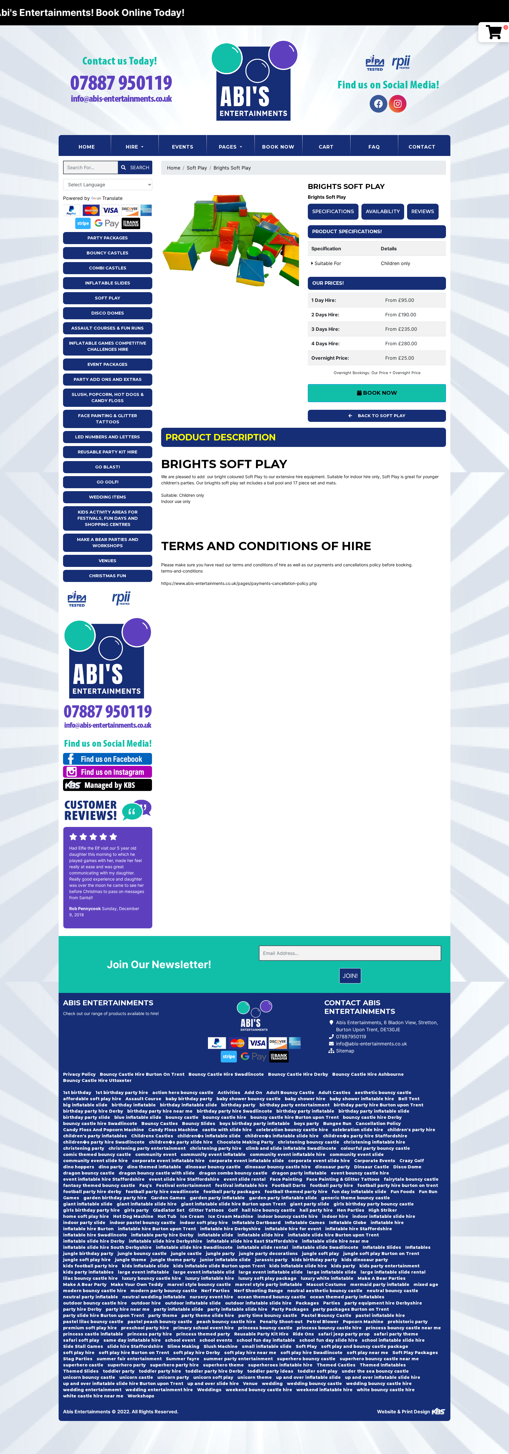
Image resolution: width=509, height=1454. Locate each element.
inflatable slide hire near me (335, 1241)
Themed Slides (81, 1371)
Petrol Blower (323, 1321)
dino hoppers (78, 1167)
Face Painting (286, 1179)
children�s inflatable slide (209, 1136)
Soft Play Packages (415, 1352)
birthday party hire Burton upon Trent (378, 1105)
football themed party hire (296, 1191)
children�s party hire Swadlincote (104, 1142)
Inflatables (418, 1247)
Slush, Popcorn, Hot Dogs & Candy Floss (108, 397)
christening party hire (216, 1148)
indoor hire (335, 1216)
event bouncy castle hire (360, 1173)
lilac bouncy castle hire (90, 1278)
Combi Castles (107, 268)
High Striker (382, 1210)
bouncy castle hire (224, 1117)
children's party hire (411, 1129)
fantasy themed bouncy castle (99, 1185)
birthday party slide (86, 1117)
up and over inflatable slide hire (382, 1377)
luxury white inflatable (327, 1278)
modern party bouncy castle (163, 1290)
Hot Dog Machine (133, 1216)
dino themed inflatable (154, 1167)
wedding (272, 1383)
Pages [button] (229, 147)
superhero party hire (174, 1365)
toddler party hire (160, 1371)
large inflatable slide (331, 1272)
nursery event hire (211, 1297)
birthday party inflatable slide (373, 1111)
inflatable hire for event (293, 1228)
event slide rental (245, 1179)
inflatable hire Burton (88, 1228)
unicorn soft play (213, 1377)
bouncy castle (182, 1117)
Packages (307, 1303)
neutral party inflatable (90, 1297)
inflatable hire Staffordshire (358, 1228)
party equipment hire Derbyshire (383, 1303)
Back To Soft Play (381, 415)
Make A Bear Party (85, 1284)
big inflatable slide (85, 1105)
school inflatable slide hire (393, 1340)
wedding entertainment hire (159, 1389)
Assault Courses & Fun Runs (107, 328)
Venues (107, 560)
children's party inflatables (95, 1136)
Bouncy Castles (107, 253)
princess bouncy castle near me (403, 1327)
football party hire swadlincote (162, 1191)
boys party (306, 1123)
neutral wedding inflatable (154, 1297)
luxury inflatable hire (209, 1278)
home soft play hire (86, 1216)
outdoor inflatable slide (193, 1303)
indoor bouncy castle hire (287, 1216)
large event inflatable (143, 1272)
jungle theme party (173, 1259)
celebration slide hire (357, 1129)
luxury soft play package (267, 1278)
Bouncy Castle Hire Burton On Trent (142, 1074)
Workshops (141, 1396)
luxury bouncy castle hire (151, 1278)
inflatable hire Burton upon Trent (157, 1228)
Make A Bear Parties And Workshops (107, 542)
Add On (253, 1092)
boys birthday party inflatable (254, 1123)
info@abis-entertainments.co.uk (371, 1044)
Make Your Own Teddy (137, 1284)
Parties (331, 1303)
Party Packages (107, 238)
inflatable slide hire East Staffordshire (252, 1241)
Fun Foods (403, 1191)
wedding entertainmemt (92, 1389)
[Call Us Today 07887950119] (107, 711)
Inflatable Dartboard (256, 1222)
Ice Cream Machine (230, 1216)
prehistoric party (408, 1321)
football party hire (331, 1185)
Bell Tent (408, 1098)
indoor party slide (84, 1222)
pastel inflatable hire (380, 1315)
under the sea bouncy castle (375, 1371)
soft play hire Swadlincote (311, 1352)
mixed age (426, 1284)
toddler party (119, 1371)
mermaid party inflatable (379, 1284)
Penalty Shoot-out (281, 1321)
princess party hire (149, 1334)
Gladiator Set (168, 1210)
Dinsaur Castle (371, 1167)
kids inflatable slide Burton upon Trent (219, 1266)
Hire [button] (133, 147)
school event (180, 1340)
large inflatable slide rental (393, 1272)
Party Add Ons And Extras (108, 379)
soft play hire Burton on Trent (134, 1352)
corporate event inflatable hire (168, 1160)
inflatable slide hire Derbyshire (165, 1241)
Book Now (278, 147)
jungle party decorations (268, 1253)
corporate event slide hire (319, 1160)
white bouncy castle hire (386, 1389)
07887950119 (351, 1036)
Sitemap (345, 1051)
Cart (326, 147)
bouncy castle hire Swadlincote (100, 1123)
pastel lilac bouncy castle (93, 1321)
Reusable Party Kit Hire (107, 452)
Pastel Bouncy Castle (326, 1315)
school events (215, 1340)
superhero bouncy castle (306, 1358)
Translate (112, 198)
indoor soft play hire (204, 1222)
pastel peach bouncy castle (160, 1321)
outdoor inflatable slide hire (258, 1303)
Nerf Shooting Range (258, 1290)
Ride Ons (303, 1334)
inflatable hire (387, 1222)
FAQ (374, 147)
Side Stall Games (83, 1346)
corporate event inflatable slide (246, 1160)
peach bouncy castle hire (226, 1321)
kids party (343, 1266)
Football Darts (289, 1185)
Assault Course (143, 1098)
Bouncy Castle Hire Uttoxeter (97, 1080)
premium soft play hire (90, 1327)
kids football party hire (90, 1266)
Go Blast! (107, 467)
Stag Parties (77, 1358)
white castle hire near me (93, 1396)
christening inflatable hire (374, 1142)
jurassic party (271, 1259)
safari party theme (396, 1334)
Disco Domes (107, 313)
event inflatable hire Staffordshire (104, 1179)
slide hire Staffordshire (135, 1346)
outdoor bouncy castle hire (95, 1303)
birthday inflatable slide (188, 1105)
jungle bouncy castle (142, 1253)
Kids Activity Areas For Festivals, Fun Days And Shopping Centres (107, 518)
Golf (233, 1210)
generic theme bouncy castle (355, 1197)
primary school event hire (203, 1327)
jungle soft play (320, 1253)
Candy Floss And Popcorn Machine (103, 1129)
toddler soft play (318, 1371)
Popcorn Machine (363, 1321)
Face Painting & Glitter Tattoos (107, 419)
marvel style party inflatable (268, 1284)
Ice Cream (192, 1216)
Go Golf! (107, 482)
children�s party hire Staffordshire (365, 1136)
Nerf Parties (215, 1290)
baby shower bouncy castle (249, 1098)
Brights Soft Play (232, 168)
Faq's (145, 1185)
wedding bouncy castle (314, 1383)
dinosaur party (332, 1167)
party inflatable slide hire (237, 1309)
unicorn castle (136, 1377)
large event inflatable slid (203, 1272)
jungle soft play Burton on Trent (381, 1253)
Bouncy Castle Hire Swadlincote (226, 1074)
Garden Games (168, 1197)
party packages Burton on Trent (351, 1309)
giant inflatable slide (88, 1204)
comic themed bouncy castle (97, 1154)
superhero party (127, 1365)
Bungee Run (337, 1123)
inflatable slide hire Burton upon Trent (333, 1235)
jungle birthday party (88, 1253)
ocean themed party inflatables (347, 1297)
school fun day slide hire (328, 1340)
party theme (162, 1315)
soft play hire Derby (196, 1352)
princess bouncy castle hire (329, 1327)
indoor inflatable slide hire (383, 1216)
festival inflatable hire (241, 1185)
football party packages (231, 1191)
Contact (422, 147)
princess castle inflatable (93, 1334)
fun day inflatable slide (359, 1191)
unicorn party (173, 1377)
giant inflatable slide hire (147, 1204)
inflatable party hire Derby (162, 1235)
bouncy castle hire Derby (372, 1117)
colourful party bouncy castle (375, 1148)
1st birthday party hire (121, 1092)
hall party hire (316, 1210)
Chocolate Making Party (245, 1142)
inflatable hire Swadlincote (95, 1235)
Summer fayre (182, 1358)
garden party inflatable (217, 1197)
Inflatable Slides (107, 283)
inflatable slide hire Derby (94, 1241)
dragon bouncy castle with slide (157, 1173)
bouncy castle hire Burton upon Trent (294, 1117)
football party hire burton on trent (397, 1185)
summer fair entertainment (129, 1358)
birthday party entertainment (295, 1105)
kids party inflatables (88, 1272)
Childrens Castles (152, 1136)
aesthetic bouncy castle (383, 1092)
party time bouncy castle (267, 1315)
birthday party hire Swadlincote (234, 1111)
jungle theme (130, 1259)
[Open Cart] (494, 32)
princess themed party (203, 1334)
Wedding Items (107, 497)
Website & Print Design (404, 1411)
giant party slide (309, 1204)
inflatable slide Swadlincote (325, 1247)
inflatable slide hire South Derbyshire (107, 1247)
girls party (136, 1210)
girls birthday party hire (91, 1210)
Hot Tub (167, 1216)
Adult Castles (334, 1092)
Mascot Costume (326, 1284)
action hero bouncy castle (183, 1092)
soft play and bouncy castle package (364, 1346)
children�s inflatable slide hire (282, 1136)
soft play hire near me (250, 1352)
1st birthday (77, 1092)
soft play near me (367, 1352)
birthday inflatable (134, 1105)
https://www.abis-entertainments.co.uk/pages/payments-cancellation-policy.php (239, 583)
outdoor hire (146, 1303)
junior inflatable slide (225, 1259)
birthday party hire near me (160, 1111)
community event (155, 1154)
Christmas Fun (107, 575)
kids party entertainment (389, 1266)
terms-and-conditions (182, 570)
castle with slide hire (227, 1129)
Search (139, 167)
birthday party (238, 1105)
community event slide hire (95, 1160)
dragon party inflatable (299, 1173)
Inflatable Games (305, 1222)
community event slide (357, 1154)
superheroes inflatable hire (280, 1365)
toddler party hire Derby (214, 1371)
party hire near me (128, 1309)
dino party (110, 1167)
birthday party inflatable (305, 1111)
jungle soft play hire (87, 1259)
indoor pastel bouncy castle (143, 1222)
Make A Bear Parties (382, 1278)
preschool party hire (145, 1327)
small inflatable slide (267, 1346)
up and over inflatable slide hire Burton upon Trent (123, 1383)
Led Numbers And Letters (107, 437)
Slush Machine (221, 1346)
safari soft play (81, 1340)
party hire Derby (82, 1309)
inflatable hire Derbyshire (230, 1228)
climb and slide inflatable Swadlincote (291, 1148)
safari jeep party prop (344, 1334)
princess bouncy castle (265, 1327)
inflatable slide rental (262, 1247)
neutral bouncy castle (392, 1290)
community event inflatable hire (287, 1154)
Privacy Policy (79, 1074)
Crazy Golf (411, 1160)
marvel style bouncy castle (199, 1284)
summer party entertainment (238, 1358)
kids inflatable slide (145, 1266)
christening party (83, 1148)
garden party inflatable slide (283, 1197)
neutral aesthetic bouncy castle (325, 1290)
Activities (229, 1092)
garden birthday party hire (115, 1197)
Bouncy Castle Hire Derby (298, 1074)
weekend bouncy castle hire (259, 1389)
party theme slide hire (207, 1315)
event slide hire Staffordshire (184, 1179)
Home (94, 147)
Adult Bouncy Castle (290, 1092)
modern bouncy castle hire (94, 1290)
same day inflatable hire (132, 1340)
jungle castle (186, 1253)
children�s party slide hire (181, 1142)
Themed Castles (336, 1365)
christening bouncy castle (308, 1142)
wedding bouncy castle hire (379, 1383)
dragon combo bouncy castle (233, 1173)
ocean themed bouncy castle (271, 1297)
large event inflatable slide (271, 1272)
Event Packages (107, 364)
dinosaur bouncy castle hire (278, 1167)
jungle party (220, 1253)
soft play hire (79, 1352)
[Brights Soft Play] (230, 234)
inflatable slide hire (260, 1235)
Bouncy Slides (198, 1123)
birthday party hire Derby (93, 1111)
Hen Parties (350, 1210)
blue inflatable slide (137, 1117)
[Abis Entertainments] (254, 80)
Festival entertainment (183, 1185)
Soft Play (107, 298)
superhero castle (83, 1365)
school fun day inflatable (266, 1340)
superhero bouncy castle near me (379, 1358)
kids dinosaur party (364, 1259)
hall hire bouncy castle (268, 1210)
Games (71, 1197)
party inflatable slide (178, 1309)
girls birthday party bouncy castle (373, 1204)
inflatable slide (215, 1235)
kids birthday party (314, 1259)
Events (183, 147)
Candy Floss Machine (173, 1129)
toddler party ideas (270, 1371)
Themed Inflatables (383, 1365)
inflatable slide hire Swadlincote (194, 1247)
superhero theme (223, 1365)
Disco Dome (407, 1167)
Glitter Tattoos (206, 1210)
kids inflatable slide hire (298, 1266)
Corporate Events (374, 1160)
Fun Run (428, 1191)
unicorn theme (254, 1377)
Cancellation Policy (378, 1123)
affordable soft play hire (92, 1098)
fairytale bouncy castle (411, 1179)
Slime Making (183, 1346)
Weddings (209, 1389)
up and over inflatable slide (308, 1377)
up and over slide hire (213, 1383)
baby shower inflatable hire (362, 1098)
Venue (250, 1383)
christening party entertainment (147, 1148)
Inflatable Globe (347, 1222)
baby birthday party (189, 1098)
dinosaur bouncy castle (213, 1167)
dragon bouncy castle (89, 1173)
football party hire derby (92, 1191)
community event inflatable (213, 1154)
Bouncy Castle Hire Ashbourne (368, 1074)
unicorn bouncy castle (89, 1377)
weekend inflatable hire (324, 1389)
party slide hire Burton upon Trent (103, 1315)
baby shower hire (305, 1098)
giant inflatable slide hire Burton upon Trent (233, 1204)
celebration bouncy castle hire (292, 1129)
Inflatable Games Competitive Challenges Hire (107, 346)
